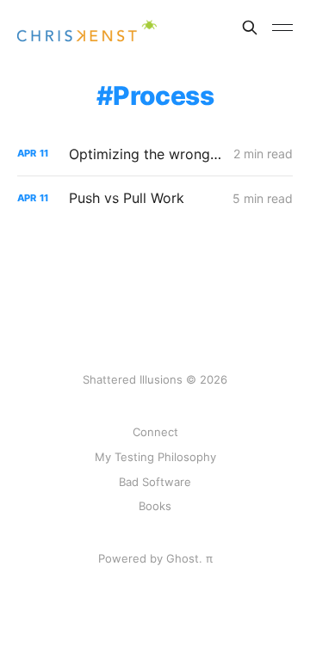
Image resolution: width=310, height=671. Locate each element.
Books (155, 506)
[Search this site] (250, 27)
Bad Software (155, 482)
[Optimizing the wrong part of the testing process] (155, 154)
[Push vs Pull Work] (155, 198)
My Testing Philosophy (155, 457)
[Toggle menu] (282, 27)
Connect (155, 432)
